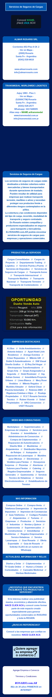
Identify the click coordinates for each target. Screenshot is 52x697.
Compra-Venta (34, 505)
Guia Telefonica (17, 515)
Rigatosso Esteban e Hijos (19, 393)
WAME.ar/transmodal (32, 112)
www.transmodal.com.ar (26, 115)
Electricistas (33, 459)
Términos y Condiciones (26, 676)
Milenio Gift (35, 358)
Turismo (35, 518)
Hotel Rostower (29, 374)
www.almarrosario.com (26, 69)
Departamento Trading (31, 262)
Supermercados (32, 427)
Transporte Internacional (26, 275)
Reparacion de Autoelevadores (24, 443)
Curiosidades (11, 570)
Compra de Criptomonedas (24, 440)
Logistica (10, 266)
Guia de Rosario (32, 544)
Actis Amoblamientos (30, 348)
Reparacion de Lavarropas (19, 456)
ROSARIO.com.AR (26, 683)
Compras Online (14, 505)
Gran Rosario (28, 540)
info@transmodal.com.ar (26, 119)
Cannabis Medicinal (33, 570)
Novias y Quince (33, 524)
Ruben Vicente (27, 399)
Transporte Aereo (38, 272)
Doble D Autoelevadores (18, 361)
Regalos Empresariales (19, 471)
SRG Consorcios (32, 403)
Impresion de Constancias (34, 512)
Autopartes (31, 452)
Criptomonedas (34, 563)
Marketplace (13, 427)
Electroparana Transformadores (24, 368)
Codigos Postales (38, 515)
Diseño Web (16, 446)
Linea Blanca (24, 380)
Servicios (40, 521)
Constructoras (15, 531)
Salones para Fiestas (17, 468)
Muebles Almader (15, 387)
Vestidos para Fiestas (18, 462)
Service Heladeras (20, 537)
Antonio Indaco (15, 352)
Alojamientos (12, 449)
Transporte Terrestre (30, 282)
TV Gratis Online (13, 567)
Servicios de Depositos (18, 269)
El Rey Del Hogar (33, 364)
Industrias (15, 524)
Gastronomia (27, 475)
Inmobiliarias (30, 433)
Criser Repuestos (16, 358)
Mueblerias (32, 446)
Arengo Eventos (31, 355)
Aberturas (38, 465)
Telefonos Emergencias (17, 508)
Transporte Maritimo (18, 278)
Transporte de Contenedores (24, 285)
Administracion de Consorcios (23, 436)
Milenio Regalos (31, 383)
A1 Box (10, 348)
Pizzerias (23, 465)
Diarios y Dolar (13, 563)
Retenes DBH (36, 390)
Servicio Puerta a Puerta (31, 266)
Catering (37, 468)
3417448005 (32, 109)
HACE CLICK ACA (14, 605)
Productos (26, 521)
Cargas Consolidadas (18, 259)
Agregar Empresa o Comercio (26, 670)
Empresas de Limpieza (16, 430)
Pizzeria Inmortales (14, 390)
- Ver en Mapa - (26, 50)
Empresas (10, 521)
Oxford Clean (35, 387)
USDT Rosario (26, 406)
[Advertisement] (25, 147)
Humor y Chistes (34, 567)
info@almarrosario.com (26, 72)
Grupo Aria (12, 371)
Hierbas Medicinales (26, 573)
